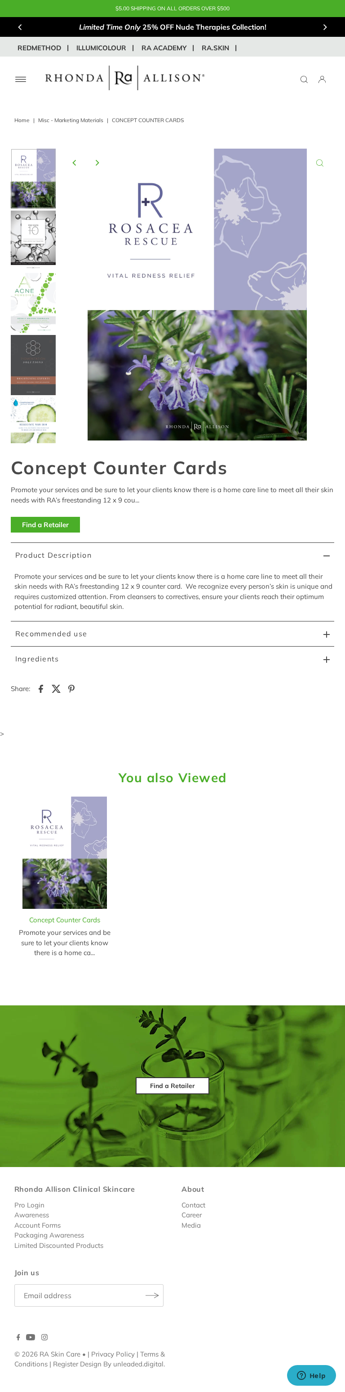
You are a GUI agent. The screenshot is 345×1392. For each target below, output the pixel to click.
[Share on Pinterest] (71, 688)
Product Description (53, 555)
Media (191, 1225)
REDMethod (39, 48)
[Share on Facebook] (41, 688)
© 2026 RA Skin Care (47, 1354)
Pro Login (29, 1205)
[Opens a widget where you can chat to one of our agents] (311, 1376)
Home (22, 120)
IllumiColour (101, 48)
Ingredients (37, 658)
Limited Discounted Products (58, 1245)
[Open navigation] (21, 79)
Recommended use (51, 633)
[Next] (325, 26)
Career (191, 1215)
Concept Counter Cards (64, 920)
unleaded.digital (138, 1364)
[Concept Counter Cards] (65, 854)
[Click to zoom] (320, 163)
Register (65, 1364)
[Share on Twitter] (56, 688)
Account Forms (37, 1225)
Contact (193, 1205)
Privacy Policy (113, 1354)
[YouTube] (30, 1338)
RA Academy (164, 48)
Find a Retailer (45, 524)
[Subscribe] (152, 1295)
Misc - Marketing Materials (70, 120)
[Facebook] (18, 1338)
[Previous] (20, 26)
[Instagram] (44, 1338)
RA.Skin (215, 48)
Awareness (31, 1215)
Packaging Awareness (49, 1235)
